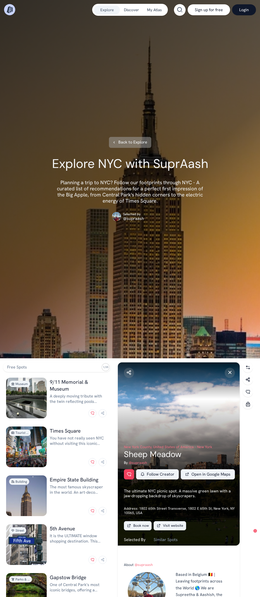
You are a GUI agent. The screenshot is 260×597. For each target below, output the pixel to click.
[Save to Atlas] (92, 413)
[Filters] (248, 367)
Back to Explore (132, 142)
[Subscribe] (248, 404)
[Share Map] (248, 380)
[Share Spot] (129, 373)
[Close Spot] (230, 373)
